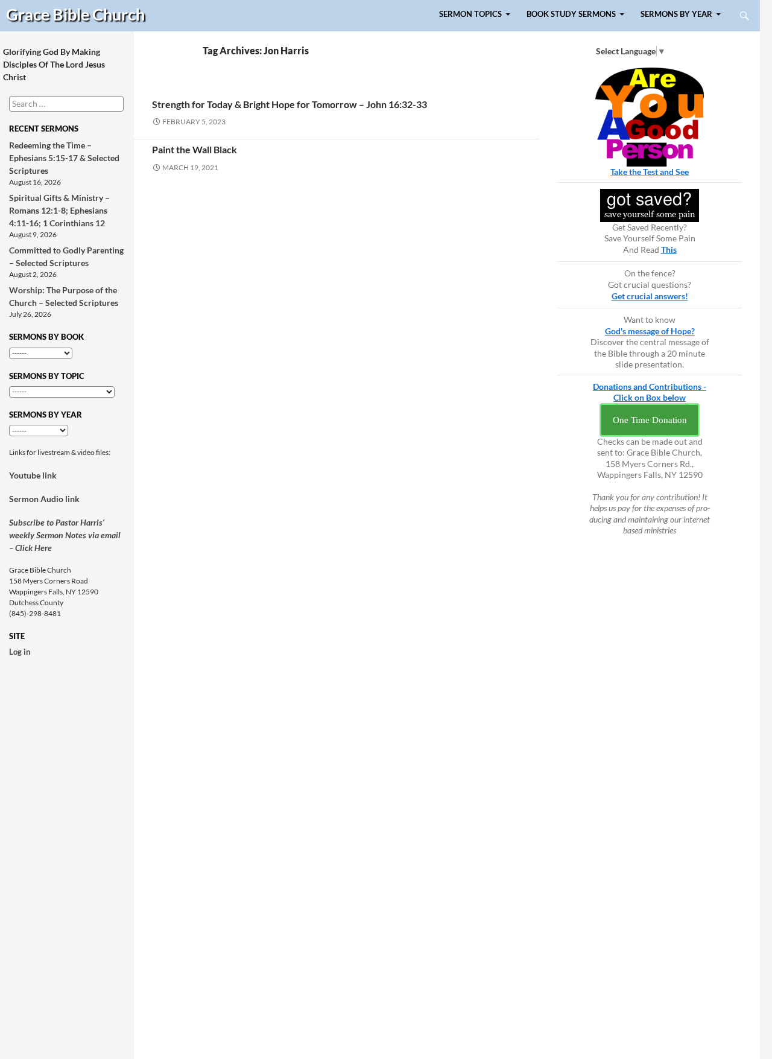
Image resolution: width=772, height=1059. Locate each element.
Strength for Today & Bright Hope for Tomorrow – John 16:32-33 (289, 104)
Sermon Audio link (44, 499)
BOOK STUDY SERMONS (571, 14)
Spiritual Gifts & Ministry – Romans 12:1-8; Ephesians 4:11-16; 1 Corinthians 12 (59, 210)
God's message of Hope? (650, 331)
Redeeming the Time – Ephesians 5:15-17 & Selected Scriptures (64, 158)
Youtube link (33, 475)
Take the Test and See (649, 172)
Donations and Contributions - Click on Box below (649, 392)
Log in (19, 652)
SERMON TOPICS (470, 14)
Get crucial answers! (650, 296)
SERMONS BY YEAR (676, 14)
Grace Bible (75, 14)
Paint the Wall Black (194, 149)
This (669, 249)
